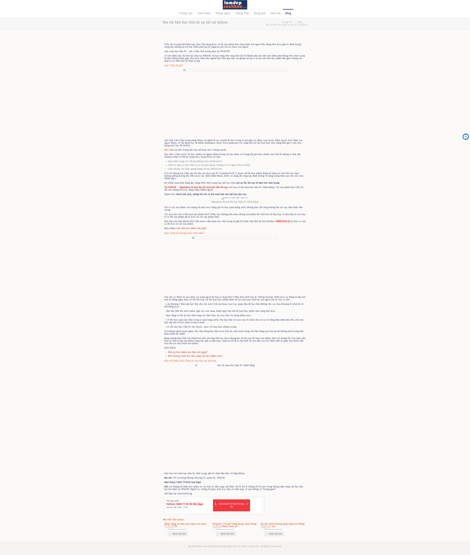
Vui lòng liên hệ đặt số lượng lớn (231, 505)
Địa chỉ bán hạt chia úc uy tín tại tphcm (286, 24)
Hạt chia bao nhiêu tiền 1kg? (191, 228)
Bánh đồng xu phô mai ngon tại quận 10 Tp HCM (185, 525)
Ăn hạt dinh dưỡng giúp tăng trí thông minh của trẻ (283, 525)
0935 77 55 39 (184, 504)
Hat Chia (168, 150)
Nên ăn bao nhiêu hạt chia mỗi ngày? (187, 352)
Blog (300, 22)
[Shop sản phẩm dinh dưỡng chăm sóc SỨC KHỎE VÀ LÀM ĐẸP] (235, 4)
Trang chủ (287, 22)
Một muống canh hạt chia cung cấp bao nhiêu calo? (195, 356)
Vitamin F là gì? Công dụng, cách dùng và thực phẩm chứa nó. (234, 525)
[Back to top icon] (458, 550)
